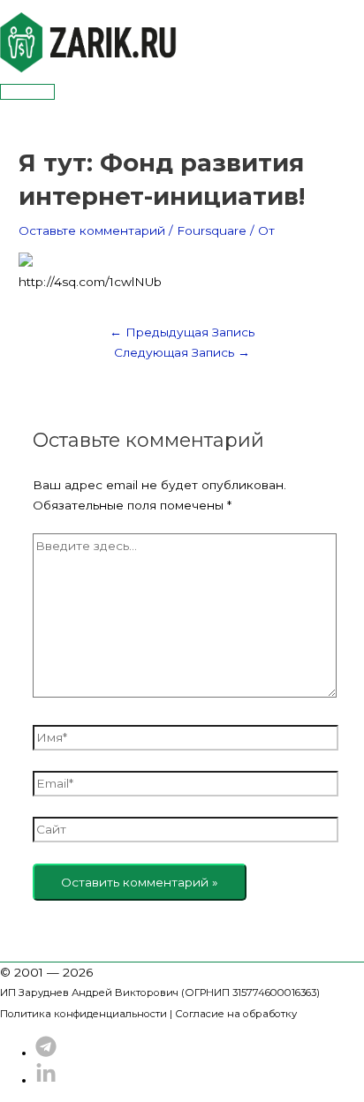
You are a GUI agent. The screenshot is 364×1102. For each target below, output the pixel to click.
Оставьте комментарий (92, 230)
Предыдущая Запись (182, 332)
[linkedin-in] (46, 1080)
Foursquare (211, 230)
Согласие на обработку (236, 1014)
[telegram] (46, 1052)
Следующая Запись (182, 352)
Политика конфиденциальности (83, 1014)
